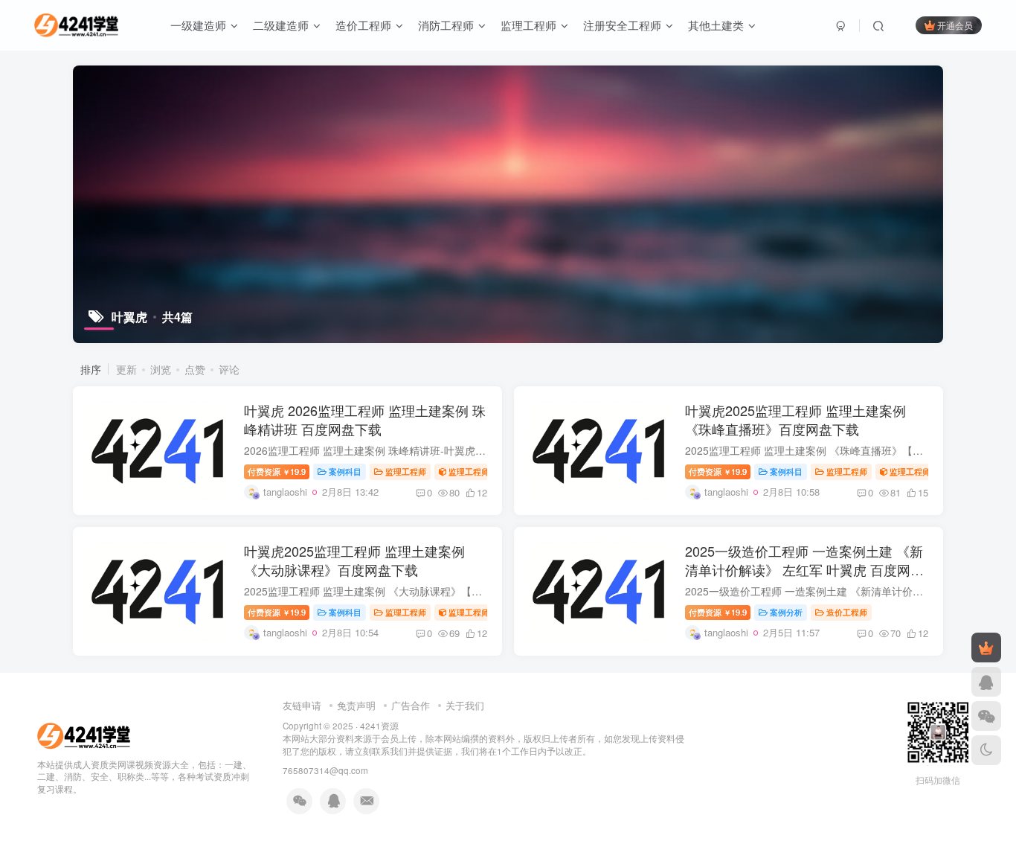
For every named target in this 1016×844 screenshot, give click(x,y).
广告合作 (410, 705)
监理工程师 (528, 25)
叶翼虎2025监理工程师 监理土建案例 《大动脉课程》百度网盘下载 (354, 560)
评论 (229, 369)
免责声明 (356, 705)
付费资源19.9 (277, 471)
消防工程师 (446, 25)
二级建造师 (281, 25)
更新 (126, 369)
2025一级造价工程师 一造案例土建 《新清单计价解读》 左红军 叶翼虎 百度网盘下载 (804, 569)
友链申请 (302, 705)
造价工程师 (363, 25)
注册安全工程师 (622, 25)
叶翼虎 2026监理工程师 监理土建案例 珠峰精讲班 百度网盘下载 (365, 419)
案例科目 (345, 471)
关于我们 (465, 705)
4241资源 (379, 726)
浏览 (160, 369)
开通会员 (955, 25)
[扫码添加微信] (986, 716)
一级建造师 (198, 25)
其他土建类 (716, 25)
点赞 (194, 369)
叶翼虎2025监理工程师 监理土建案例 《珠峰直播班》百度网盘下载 (795, 419)
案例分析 (786, 612)
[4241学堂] (83, 734)
